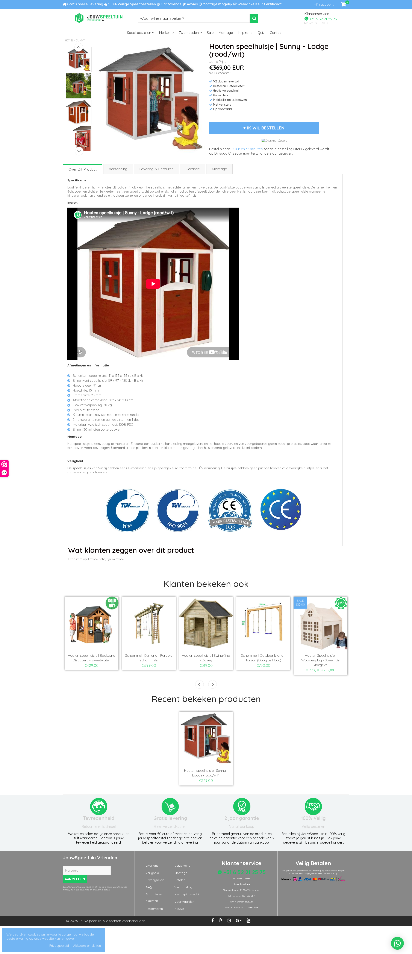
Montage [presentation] (219, 169)
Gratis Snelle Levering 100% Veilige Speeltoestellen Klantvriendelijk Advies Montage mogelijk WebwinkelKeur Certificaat (174, 4)
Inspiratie (245, 32)
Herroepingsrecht (186, 894)
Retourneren (154, 909)
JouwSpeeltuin (90, 921)
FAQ (148, 887)
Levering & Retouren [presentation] (156, 169)
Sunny (80, 40)
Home (69, 40)
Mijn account (324, 4)
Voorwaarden (184, 902)
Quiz (261, 32)
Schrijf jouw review (111, 559)
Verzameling (183, 887)
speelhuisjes (82, 468)
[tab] (83, 169)
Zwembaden (189, 32)
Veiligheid (152, 873)
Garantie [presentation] (193, 169)
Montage (226, 32)
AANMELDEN (75, 879)
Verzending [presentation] (118, 169)
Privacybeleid (155, 880)
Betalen (179, 880)
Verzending (182, 865)
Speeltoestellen (139, 32)
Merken (165, 32)
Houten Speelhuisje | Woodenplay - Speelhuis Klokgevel (320, 660)
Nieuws (179, 909)
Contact (276, 32)
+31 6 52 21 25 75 (323, 19)
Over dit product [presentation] (82, 169)
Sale (210, 32)
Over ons (151, 865)
